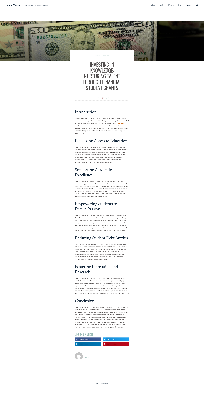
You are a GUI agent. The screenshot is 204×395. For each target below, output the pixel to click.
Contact (187, 5)
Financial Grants (102, 56)
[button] (88, 339)
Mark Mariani (122, 123)
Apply (162, 5)
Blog (179, 5)
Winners (171, 5)
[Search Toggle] (197, 5)
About (153, 5)
